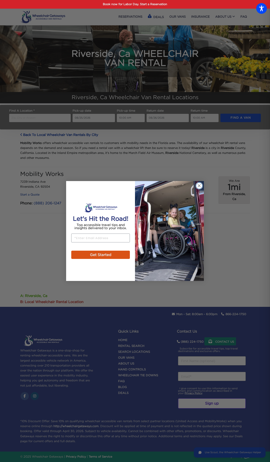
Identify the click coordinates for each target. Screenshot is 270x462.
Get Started (100, 255)
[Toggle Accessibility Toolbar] (261, 8)
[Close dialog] (199, 186)
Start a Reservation (153, 4)
